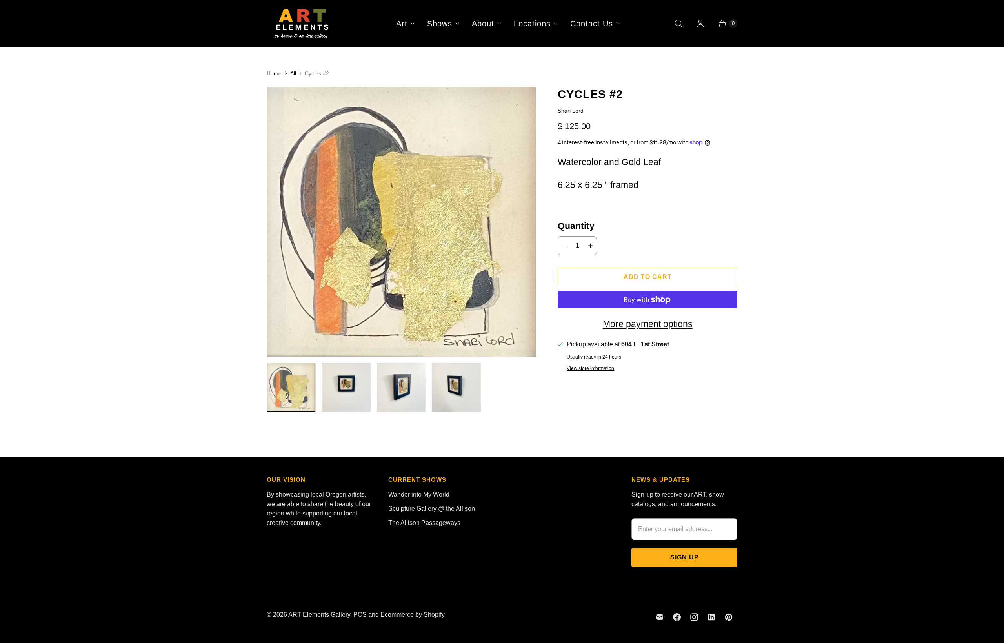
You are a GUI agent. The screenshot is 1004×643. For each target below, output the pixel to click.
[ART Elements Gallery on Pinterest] (728, 617)
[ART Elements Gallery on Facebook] (677, 617)
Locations (532, 23)
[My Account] (700, 23)
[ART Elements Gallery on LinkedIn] (711, 617)
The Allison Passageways (424, 522)
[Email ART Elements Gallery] (659, 617)
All (293, 73)
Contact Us (591, 23)
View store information (590, 368)
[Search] (678, 23)
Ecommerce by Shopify (412, 614)
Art (401, 23)
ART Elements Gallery (319, 614)
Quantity (576, 226)
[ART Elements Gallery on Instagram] (694, 617)
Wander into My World (418, 494)
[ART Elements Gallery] (302, 23)
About (483, 23)
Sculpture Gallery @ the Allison (431, 508)
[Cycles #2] (401, 221)
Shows (439, 23)
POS (360, 614)
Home (274, 73)
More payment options (648, 324)
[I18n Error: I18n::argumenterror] (291, 387)
